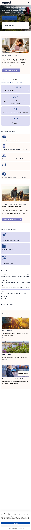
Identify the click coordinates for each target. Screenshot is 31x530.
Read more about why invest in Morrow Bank (11, 82)
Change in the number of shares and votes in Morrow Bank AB (15, 298)
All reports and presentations (11, 70)
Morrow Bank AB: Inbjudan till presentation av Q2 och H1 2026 (15, 287)
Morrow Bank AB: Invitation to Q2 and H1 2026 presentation (15, 293)
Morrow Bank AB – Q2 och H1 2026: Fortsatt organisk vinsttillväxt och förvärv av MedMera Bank (15, 276)
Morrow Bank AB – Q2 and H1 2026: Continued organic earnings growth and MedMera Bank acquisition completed (15, 282)
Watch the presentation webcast (12, 219)
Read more (28, 274)
